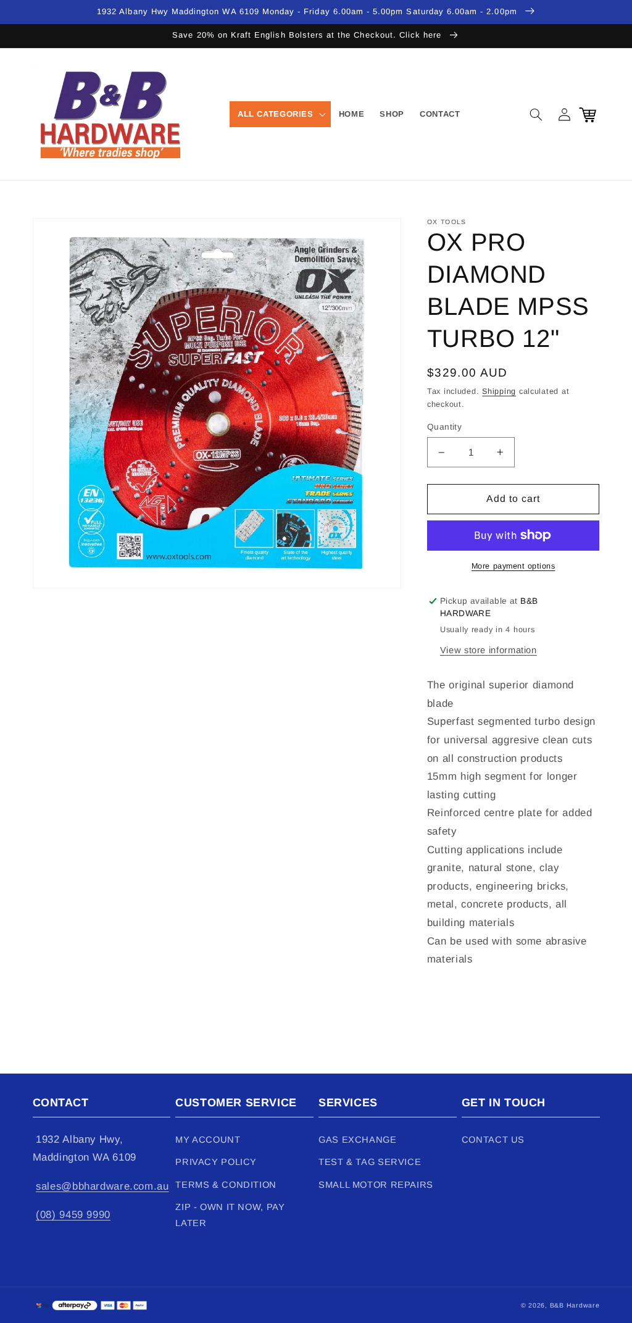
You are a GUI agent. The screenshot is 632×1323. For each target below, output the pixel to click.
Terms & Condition (225, 1185)
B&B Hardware (575, 1305)
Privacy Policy (216, 1162)
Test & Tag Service (369, 1162)
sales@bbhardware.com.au (102, 1186)
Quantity (444, 427)
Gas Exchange (357, 1140)
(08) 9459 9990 (73, 1215)
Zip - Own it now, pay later (230, 1215)
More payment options (513, 566)
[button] (280, 114)
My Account (207, 1140)
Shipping (499, 391)
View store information (488, 650)
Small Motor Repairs (375, 1185)
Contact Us (493, 1140)
